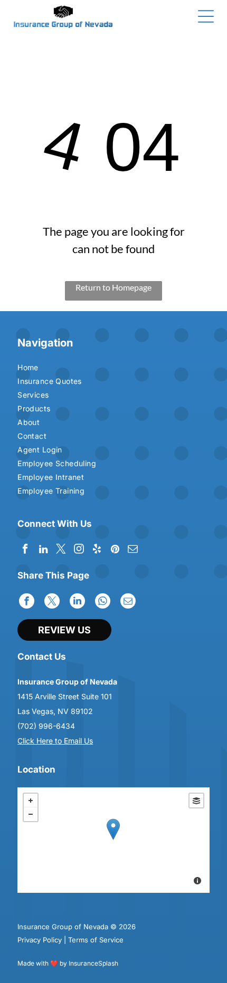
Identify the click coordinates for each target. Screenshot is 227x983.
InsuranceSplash (93, 963)
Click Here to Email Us (55, 740)
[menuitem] (64, 368)
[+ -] (113, 840)
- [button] (30, 814)
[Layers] (196, 800)
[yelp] (97, 551)
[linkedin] (43, 551)
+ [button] (30, 800)
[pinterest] (114, 551)
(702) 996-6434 (46, 725)
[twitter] (61, 551)
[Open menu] (206, 16)
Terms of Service (96, 940)
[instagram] (79, 551)
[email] (132, 551)
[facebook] (25, 551)
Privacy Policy (39, 940)
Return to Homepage (113, 287)
